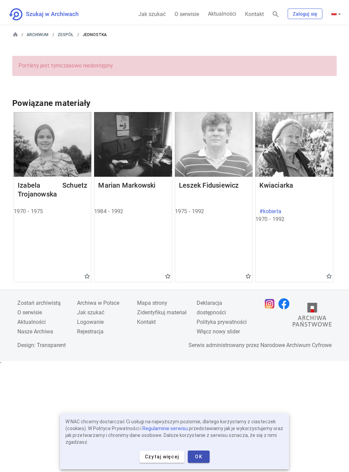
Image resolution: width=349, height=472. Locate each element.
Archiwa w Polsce (98, 303)
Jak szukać (152, 14)
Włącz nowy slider (218, 331)
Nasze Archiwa (35, 331)
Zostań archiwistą (39, 303)
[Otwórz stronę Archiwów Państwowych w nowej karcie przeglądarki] (312, 316)
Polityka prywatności (222, 322)
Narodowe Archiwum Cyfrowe (296, 345)
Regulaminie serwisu (165, 428)
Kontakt (254, 14)
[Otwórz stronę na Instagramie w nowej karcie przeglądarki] (271, 303)
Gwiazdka (87, 275)
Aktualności (222, 14)
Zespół (65, 34)
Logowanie (90, 322)
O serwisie (186, 14)
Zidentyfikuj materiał (161, 312)
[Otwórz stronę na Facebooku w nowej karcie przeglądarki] (285, 303)
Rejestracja (90, 331)
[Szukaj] (275, 14)
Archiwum (37, 34)
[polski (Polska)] (336, 14)
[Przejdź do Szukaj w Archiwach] (50, 14)
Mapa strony (152, 303)
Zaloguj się (305, 14)
